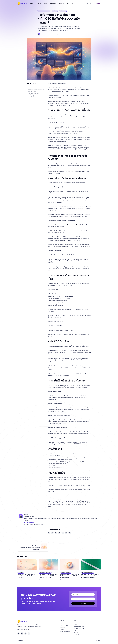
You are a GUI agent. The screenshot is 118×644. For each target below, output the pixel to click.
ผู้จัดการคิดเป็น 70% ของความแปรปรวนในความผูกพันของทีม (63, 224)
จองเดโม (69, 504)
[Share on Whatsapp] (59, 533)
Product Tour (33, 3)
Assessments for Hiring (79, 626)
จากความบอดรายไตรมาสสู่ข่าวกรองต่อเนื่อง (36, 89)
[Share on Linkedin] (62, 533)
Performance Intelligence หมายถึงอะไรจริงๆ (37, 87)
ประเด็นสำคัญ (31, 95)
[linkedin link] (22, 633)
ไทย (72, 3)
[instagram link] (25, 633)
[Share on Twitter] (49, 533)
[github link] (29, 633)
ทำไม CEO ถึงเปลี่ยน (32, 91)
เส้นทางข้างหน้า (31, 96)
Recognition (62, 627)
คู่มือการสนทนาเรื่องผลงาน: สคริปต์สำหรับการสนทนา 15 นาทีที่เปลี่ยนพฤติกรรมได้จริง (69, 576)
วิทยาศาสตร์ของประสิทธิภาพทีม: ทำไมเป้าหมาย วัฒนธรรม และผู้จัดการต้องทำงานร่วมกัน (30, 547)
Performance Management (44, 10)
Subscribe (97, 3)
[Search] (84, 3)
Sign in (90, 3)
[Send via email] (66, 533)
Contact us (76, 634)
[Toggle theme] (87, 3)
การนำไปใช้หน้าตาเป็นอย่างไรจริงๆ (35, 93)
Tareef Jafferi (44, 34)
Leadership (55, 10)
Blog (68, 3)
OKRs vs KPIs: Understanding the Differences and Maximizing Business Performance (90, 576)
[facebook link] (18, 633)
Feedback (62, 629)
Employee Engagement (65, 625)
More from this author (29, 522)
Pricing (39, 3)
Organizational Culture (65, 623)
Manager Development (65, 572)
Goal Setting (20, 572)
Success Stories (52, 3)
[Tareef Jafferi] (38, 34)
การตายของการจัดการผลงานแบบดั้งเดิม (35, 86)
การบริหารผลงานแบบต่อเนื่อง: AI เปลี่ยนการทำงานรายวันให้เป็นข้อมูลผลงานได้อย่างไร (48, 576)
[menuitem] (33, 3)
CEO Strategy (63, 10)
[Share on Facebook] (52, 533)
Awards (45, 3)
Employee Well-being (65, 631)
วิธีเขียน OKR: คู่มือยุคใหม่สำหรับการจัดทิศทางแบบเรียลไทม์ (26, 575)
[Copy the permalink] (69, 533)
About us (76, 632)
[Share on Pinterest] (56, 533)
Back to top (98, 640)
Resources (61, 3)
